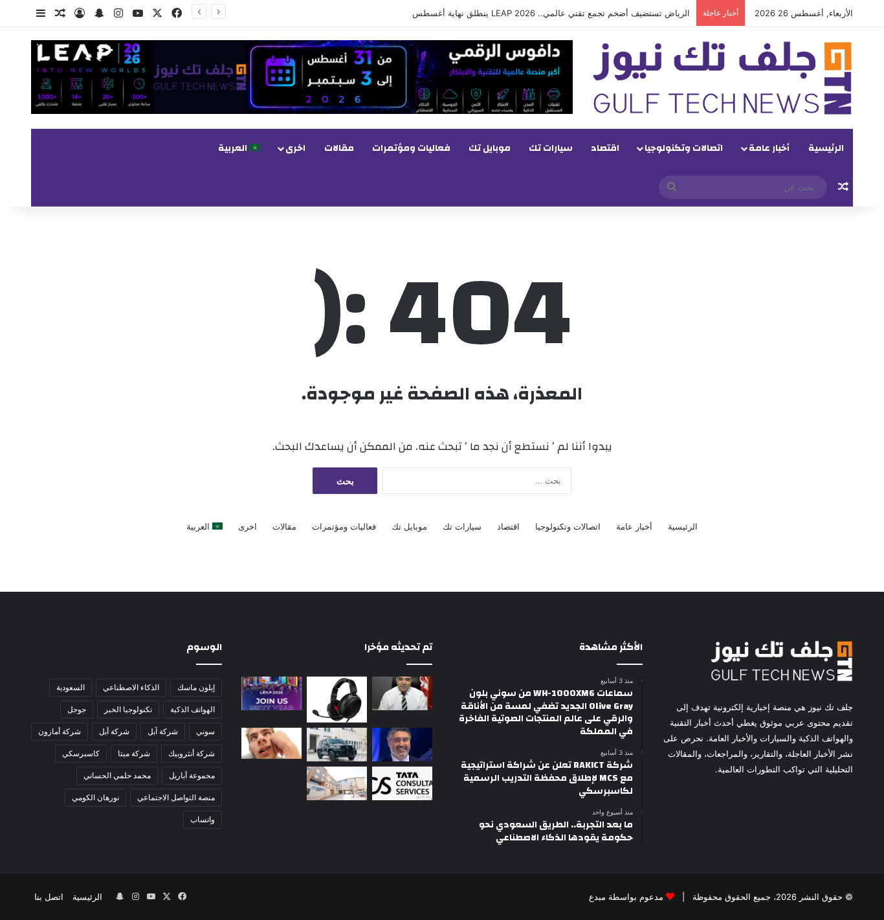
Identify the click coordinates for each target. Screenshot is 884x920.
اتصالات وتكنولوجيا (684, 148)
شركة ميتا (134, 753)
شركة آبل (163, 731)
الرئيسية (826, 148)
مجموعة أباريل (192, 775)
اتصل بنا (48, 897)
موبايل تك (490, 148)
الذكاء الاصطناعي (131, 687)
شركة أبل (114, 731)
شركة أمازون (59, 731)
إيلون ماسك (196, 687)
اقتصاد (605, 148)
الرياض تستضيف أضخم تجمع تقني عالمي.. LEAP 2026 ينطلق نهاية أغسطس (551, 13)
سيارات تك (551, 148)
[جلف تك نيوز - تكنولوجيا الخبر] (722, 78)
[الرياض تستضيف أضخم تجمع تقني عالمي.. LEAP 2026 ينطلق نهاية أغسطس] (271, 693)
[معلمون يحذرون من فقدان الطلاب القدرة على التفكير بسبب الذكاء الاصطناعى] (271, 743)
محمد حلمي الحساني (117, 775)
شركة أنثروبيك (191, 753)
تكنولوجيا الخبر (128, 709)
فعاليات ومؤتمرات (411, 148)
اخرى (295, 148)
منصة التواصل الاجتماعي (176, 797)
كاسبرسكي (81, 753)
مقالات (339, 148)
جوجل (76, 709)
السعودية (70, 687)
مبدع (597, 897)
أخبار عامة (769, 148)
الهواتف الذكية (192, 709)
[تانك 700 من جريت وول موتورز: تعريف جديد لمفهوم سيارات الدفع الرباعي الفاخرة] (337, 744)
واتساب (202, 819)
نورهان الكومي (95, 797)
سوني (205, 731)
